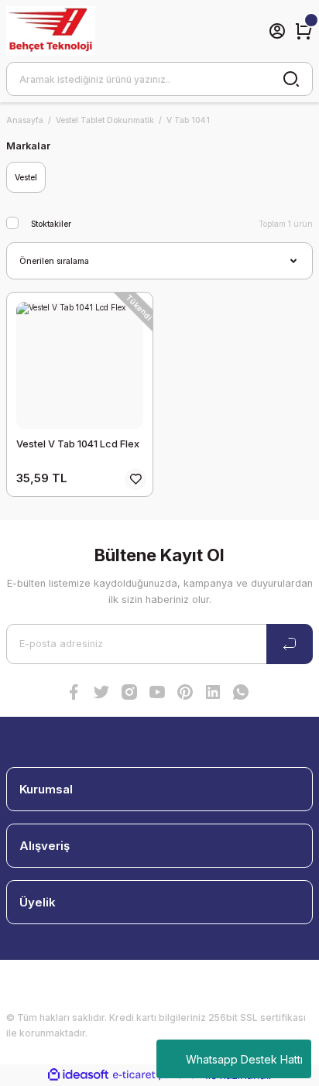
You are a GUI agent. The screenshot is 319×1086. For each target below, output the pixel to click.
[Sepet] (303, 31)
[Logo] (50, 31)
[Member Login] (277, 31)
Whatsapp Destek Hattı (244, 1059)
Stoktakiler (51, 223)
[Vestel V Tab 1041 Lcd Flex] (79, 365)
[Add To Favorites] (135, 479)
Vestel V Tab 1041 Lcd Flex (77, 444)
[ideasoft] (78, 1075)
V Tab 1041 (188, 120)
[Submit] (289, 644)
